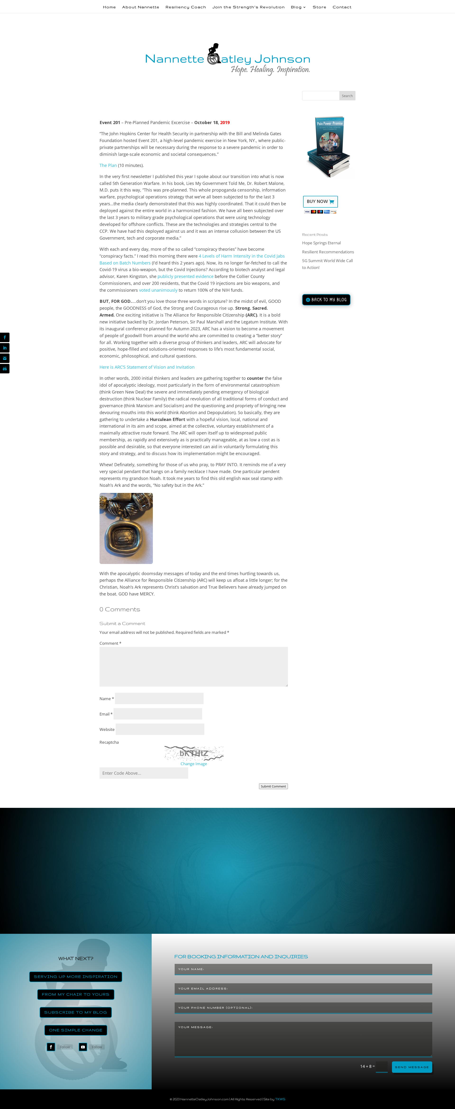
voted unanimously (158, 290)
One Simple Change (76, 1030)
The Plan (108, 165)
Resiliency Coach (186, 7)
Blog (296, 7)
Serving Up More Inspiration (76, 977)
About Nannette (140, 7)
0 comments (218, 112)
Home (109, 7)
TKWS (280, 1099)
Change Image (194, 763)
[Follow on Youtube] (83, 1047)
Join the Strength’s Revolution (249, 7)
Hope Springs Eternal (321, 243)
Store (320, 7)
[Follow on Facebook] (51, 1047)
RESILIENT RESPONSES (187, 112)
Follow (65, 1047)
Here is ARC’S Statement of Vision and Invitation (147, 367)
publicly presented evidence (185, 276)
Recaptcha (109, 742)
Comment (110, 643)
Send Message (412, 1067)
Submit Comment (273, 786)
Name (107, 698)
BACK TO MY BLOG (329, 299)
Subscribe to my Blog (75, 1012)
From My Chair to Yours (76, 994)
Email (106, 714)
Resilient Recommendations (328, 252)
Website (107, 729)
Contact (342, 7)
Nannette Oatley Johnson (124, 112)
